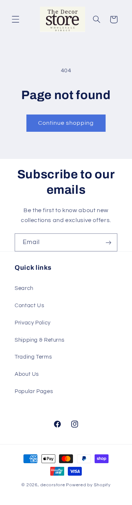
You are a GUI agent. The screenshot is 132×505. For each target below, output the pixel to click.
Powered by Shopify (88, 485)
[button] (15, 19)
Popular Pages (34, 391)
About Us (27, 374)
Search (24, 288)
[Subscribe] (108, 242)
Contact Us (29, 305)
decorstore (52, 485)
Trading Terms (33, 357)
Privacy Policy (33, 323)
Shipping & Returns (39, 340)
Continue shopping (66, 123)
